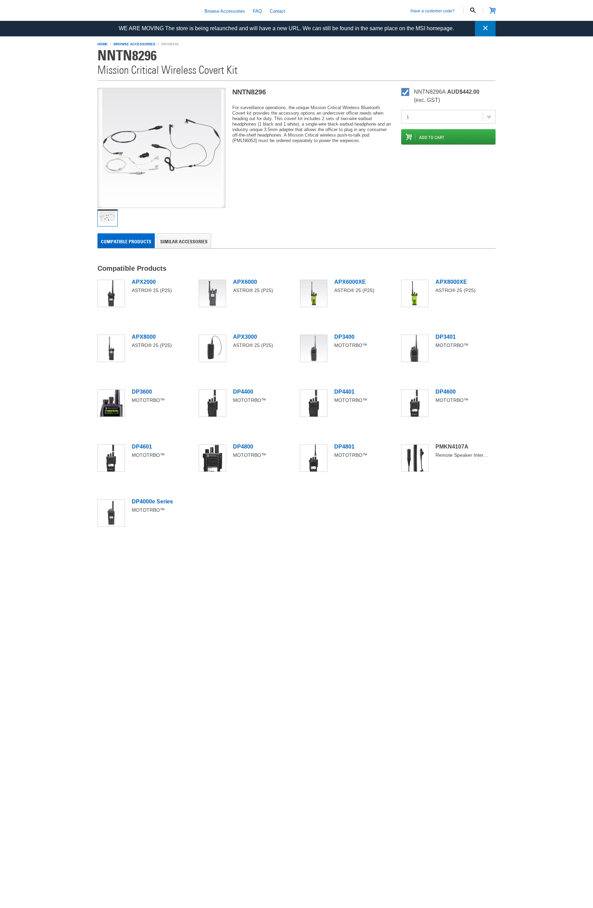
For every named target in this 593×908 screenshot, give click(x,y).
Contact (277, 11)
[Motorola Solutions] (145, 11)
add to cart (431, 137)
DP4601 (142, 447)
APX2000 (144, 282)
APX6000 (245, 282)
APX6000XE (350, 282)
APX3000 (245, 337)
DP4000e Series (152, 501)
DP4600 (445, 392)
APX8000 (144, 337)
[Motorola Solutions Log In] (492, 10)
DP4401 (344, 392)
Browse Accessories (225, 11)
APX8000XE (451, 282)
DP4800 (243, 447)
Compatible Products (126, 241)
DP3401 (445, 337)
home (102, 44)
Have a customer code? (432, 11)
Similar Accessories (184, 241)
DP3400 (344, 337)
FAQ (257, 11)
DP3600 (142, 392)
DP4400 (243, 392)
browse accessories (134, 44)
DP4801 (344, 447)
